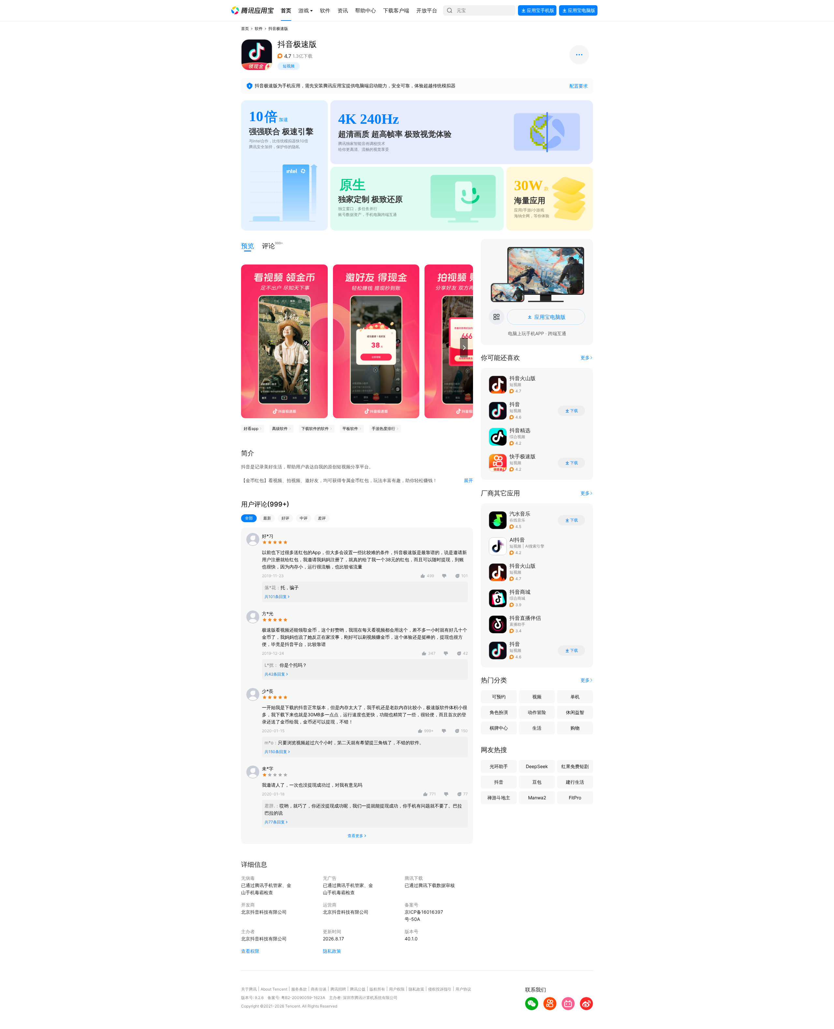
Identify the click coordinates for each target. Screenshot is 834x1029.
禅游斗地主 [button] (498, 797)
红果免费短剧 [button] (575, 766)
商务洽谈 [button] (318, 989)
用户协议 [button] (463, 989)
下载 (574, 410)
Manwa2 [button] (537, 797)
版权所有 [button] (377, 989)
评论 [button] (268, 245)
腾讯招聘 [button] (338, 989)
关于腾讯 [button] (249, 989)
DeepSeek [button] (537, 766)
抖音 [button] (498, 782)
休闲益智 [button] (575, 712)
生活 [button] (536, 728)
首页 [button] (245, 28)
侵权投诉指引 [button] (440, 989)
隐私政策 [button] (332, 951)
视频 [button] (536, 696)
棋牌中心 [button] (499, 728)
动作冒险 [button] (537, 712)
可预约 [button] (499, 696)
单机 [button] (575, 696)
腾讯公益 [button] (358, 989)
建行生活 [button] (575, 782)
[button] (252, 10)
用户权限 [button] (397, 989)
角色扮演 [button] (499, 712)
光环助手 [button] (499, 766)
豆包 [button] (536, 782)
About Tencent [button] (274, 989)
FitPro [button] (575, 797)
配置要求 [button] (578, 86)
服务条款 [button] (299, 989)
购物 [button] (575, 728)
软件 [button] (259, 28)
